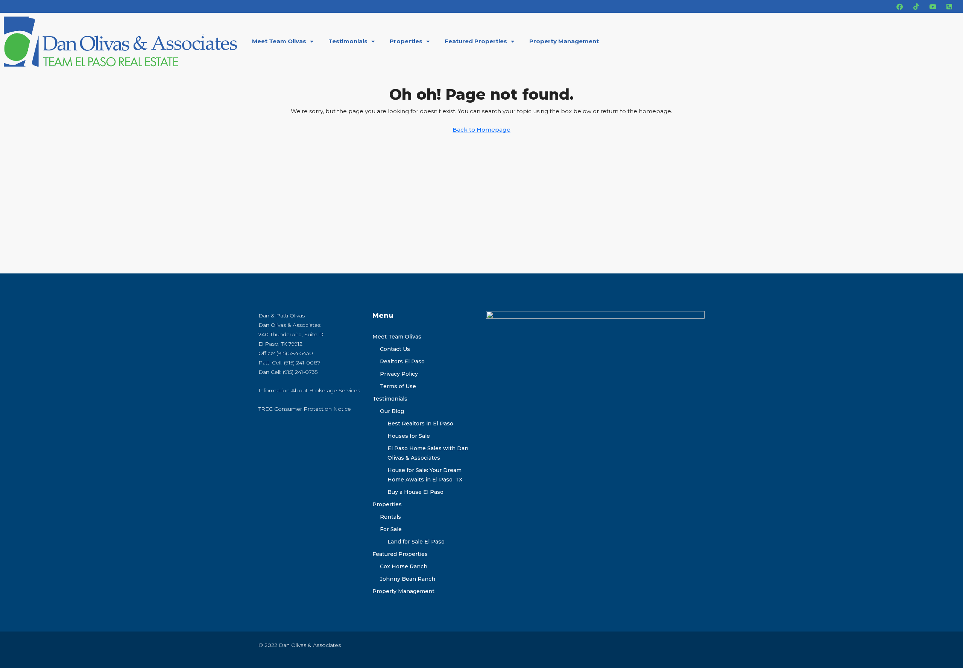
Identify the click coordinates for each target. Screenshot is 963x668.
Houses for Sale (408, 436)
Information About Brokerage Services (309, 390)
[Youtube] (932, 6)
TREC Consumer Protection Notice (304, 408)
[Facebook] (899, 6)
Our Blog (392, 411)
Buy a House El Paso (415, 492)
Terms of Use (398, 386)
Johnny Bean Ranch (407, 578)
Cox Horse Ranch (403, 566)
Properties (406, 41)
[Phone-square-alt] (949, 6)
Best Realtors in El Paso (420, 423)
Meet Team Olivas (279, 41)
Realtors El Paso (402, 361)
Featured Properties (476, 41)
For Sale (391, 529)
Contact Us (395, 349)
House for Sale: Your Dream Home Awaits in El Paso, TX (424, 475)
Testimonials (348, 41)
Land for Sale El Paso (416, 541)
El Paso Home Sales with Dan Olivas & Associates (427, 453)
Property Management (564, 41)
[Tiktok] (916, 6)
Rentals (390, 516)
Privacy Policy (399, 373)
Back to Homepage (481, 129)
